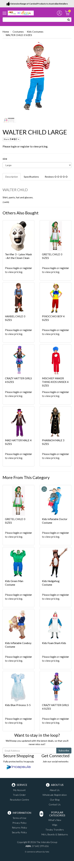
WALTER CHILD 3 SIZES (19, 35)
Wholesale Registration (55, 794)
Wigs (54, 824)
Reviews (49, 176)
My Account (19, 790)
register (25, 146)
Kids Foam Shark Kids (54, 643)
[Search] (68, 19)
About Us (55, 790)
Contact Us (55, 804)
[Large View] (9, 120)
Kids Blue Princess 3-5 (18, 705)
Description (11, 176)
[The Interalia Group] (21, 12)
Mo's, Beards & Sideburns (54, 834)
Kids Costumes (35, 31)
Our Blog (54, 799)
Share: (7, 139)
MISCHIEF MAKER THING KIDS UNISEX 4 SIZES (55, 382)
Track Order (19, 794)
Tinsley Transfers (54, 829)
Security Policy (19, 832)
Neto (47, 852)
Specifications (31, 176)
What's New (54, 820)
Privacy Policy (19, 822)
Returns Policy (19, 827)
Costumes (18, 31)
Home (6, 31)
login (14, 146)
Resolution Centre (19, 799)
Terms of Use (19, 817)
